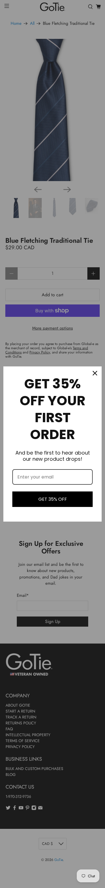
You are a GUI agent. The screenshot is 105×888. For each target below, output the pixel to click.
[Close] (95, 373)
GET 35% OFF (52, 499)
